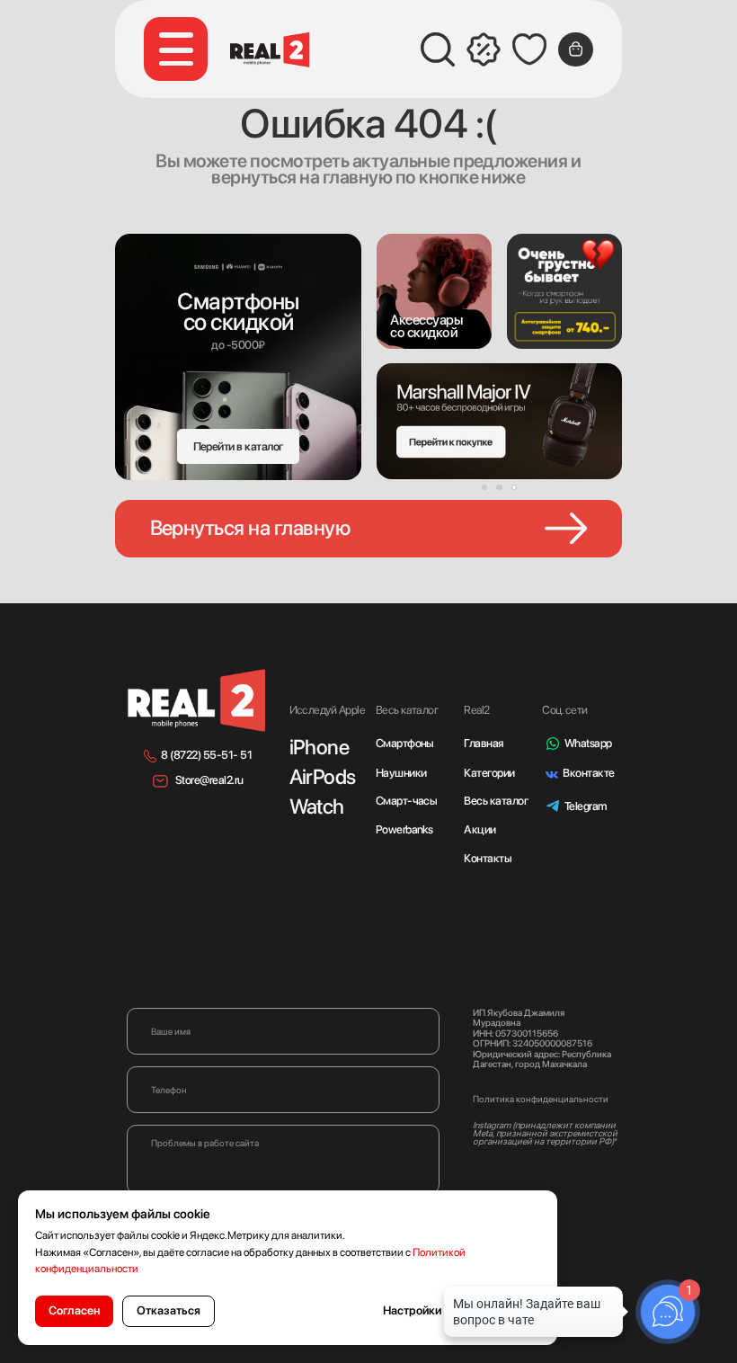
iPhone (319, 747)
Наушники (401, 772)
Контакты (487, 858)
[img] (434, 291)
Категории (489, 772)
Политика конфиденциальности (540, 1098)
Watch (316, 806)
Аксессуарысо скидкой (426, 326)
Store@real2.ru (209, 780)
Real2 (476, 710)
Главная (483, 743)
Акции (479, 829)
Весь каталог (496, 800)
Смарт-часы (407, 800)
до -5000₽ (237, 345)
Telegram (586, 806)
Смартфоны (405, 743)
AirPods (322, 776)
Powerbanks (404, 829)
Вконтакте (588, 772)
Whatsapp (588, 743)
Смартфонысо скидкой (237, 311)
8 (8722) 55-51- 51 (206, 755)
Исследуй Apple (327, 710)
